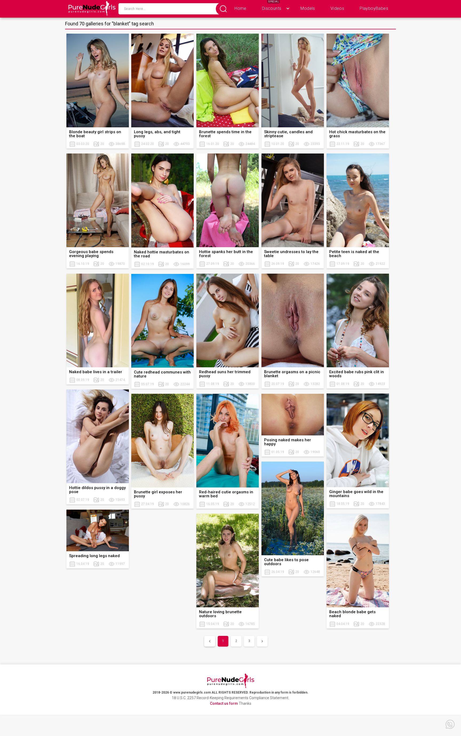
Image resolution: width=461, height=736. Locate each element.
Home (241, 8)
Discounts (271, 8)
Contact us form (224, 703)
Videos (337, 8)
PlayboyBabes (374, 8)
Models (307, 8)
